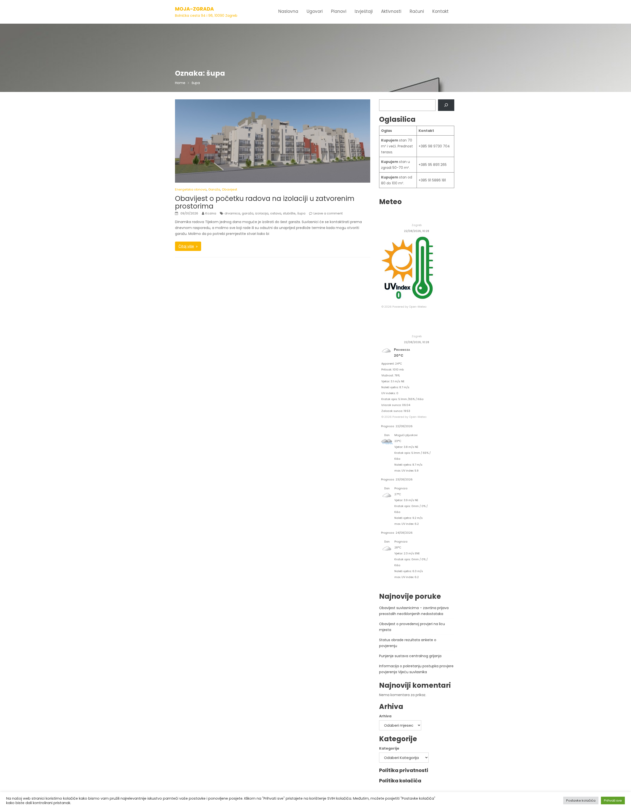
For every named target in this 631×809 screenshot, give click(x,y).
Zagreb (417, 225)
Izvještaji (364, 11)
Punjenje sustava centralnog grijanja (410, 655)
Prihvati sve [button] (613, 800)
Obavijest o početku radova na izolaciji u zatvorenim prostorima (264, 202)
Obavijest (229, 189)
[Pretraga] (446, 105)
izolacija (261, 213)
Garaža (214, 189)
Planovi (338, 11)
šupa (301, 213)
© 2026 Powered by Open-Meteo (403, 307)
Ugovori (315, 11)
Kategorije (389, 748)
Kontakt (440, 11)
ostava (275, 213)
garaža (247, 213)
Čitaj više (186, 246)
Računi (417, 11)
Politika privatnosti (403, 770)
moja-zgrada (194, 8)
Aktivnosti (391, 11)
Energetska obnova (191, 189)
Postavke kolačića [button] (581, 800)
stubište (289, 213)
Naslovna (288, 11)
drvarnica (232, 213)
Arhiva (385, 716)
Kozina (210, 213)
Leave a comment (328, 213)
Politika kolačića (400, 780)
